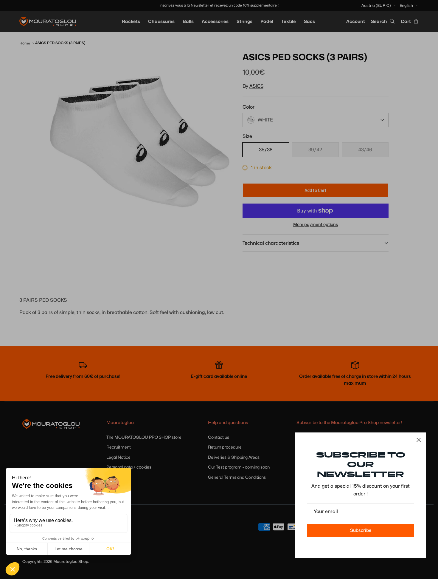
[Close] (418, 439)
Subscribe (360, 530)
